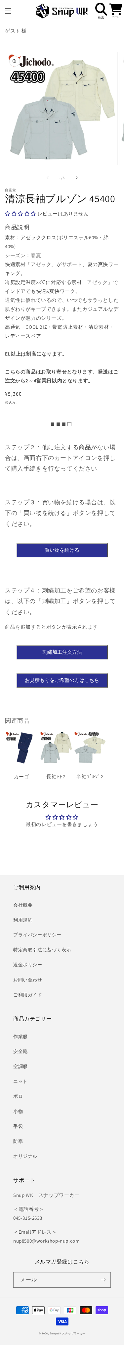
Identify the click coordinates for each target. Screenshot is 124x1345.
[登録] (103, 1280)
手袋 (18, 1126)
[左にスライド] (47, 177)
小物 (18, 1111)
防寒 (18, 1141)
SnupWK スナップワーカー (68, 1333)
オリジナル (25, 1156)
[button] (8, 11)
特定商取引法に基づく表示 (42, 950)
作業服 (20, 1036)
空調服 (20, 1066)
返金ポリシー (27, 965)
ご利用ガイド (27, 995)
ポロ (18, 1096)
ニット (20, 1081)
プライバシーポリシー (37, 935)
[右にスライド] (76, 177)
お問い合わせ (27, 980)
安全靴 (20, 1051)
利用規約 (22, 920)
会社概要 (22, 905)
